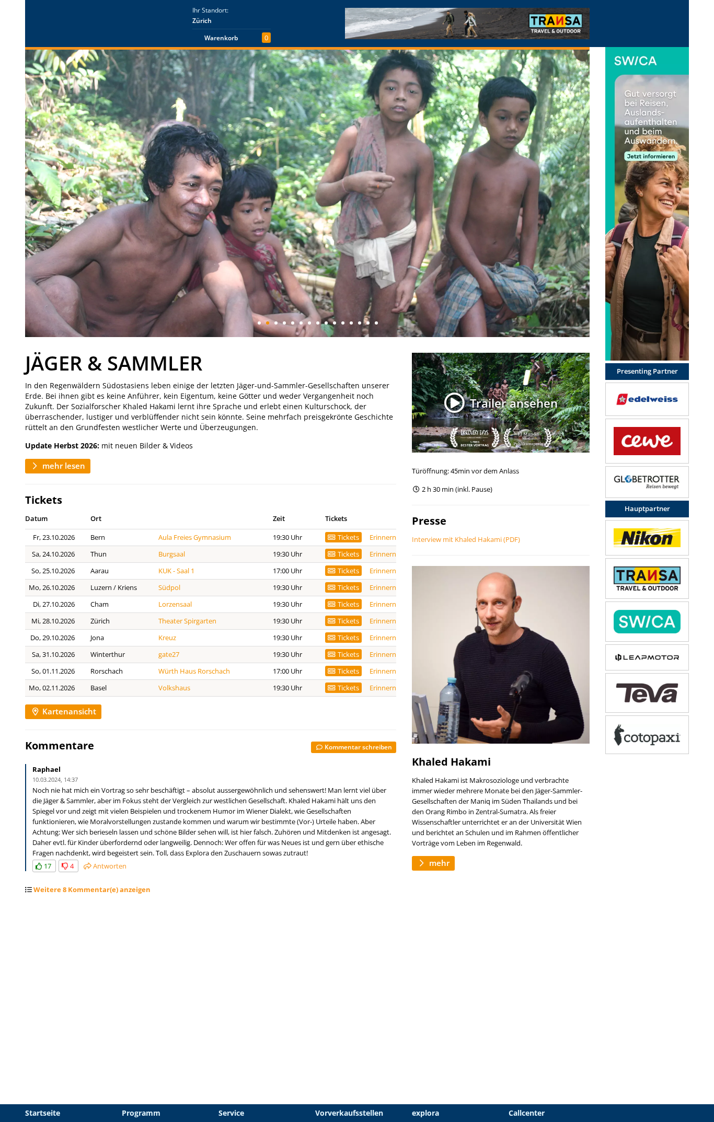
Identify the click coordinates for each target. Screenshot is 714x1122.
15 (376, 323)
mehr (438, 863)
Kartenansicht (68, 711)
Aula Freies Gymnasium (194, 537)
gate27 (168, 654)
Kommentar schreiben (357, 747)
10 (334, 323)
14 (368, 323)
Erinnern (383, 537)
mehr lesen (62, 465)
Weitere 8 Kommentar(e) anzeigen (92, 889)
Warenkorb (221, 37)
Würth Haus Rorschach (194, 671)
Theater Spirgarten (187, 621)
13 (359, 323)
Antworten (108, 866)
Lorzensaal (175, 604)
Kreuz (167, 637)
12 (351, 323)
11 (342, 323)
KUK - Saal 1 (176, 570)
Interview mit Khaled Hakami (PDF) (466, 539)
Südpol (169, 587)
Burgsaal (171, 554)
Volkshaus (174, 687)
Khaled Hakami (451, 762)
